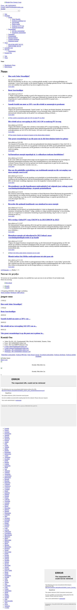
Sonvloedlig (15, 22)
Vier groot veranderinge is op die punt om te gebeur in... (22, 333)
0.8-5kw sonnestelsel (18, 31)
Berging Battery (13, 37)
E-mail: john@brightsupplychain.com (12, 7)
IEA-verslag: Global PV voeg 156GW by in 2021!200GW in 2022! (33, 220)
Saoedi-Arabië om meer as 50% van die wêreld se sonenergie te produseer (36, 104)
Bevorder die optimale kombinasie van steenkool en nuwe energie (33, 204)
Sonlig (10, 17)
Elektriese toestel (13, 41)
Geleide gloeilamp (13, 39)
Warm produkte (5, 292)
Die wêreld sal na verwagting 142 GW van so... (19, 326)
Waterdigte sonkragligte (8, 355)
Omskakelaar (12, 36)
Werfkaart (13, 292)
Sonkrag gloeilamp (59, 355)
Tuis (6, 14)
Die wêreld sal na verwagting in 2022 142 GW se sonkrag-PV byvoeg (34, 121)
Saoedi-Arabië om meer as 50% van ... (15, 319)
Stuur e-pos (4, 360)
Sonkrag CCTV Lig (18, 26)
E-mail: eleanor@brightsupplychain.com (16, 348)
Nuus (6, 43)
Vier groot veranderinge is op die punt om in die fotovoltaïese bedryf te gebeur (38, 139)
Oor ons (7, 49)
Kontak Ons (8, 53)
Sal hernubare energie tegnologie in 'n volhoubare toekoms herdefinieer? (36, 154)
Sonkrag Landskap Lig (19, 21)
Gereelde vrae (9, 48)
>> (11, 270)
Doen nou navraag (6, 279)
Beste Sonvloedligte (15, 90)
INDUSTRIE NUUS (14, 46)
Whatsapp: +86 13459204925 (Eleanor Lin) (18, 351)
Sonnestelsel (12, 29)
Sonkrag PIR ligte (21, 355)
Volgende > (6, 270)
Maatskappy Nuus (10, 65)
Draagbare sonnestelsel (19, 32)
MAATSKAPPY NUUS (15, 44)
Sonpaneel (11, 34)
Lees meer (11, 86)
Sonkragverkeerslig (17, 27)
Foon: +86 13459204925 (8, 5)
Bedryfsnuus (8, 67)
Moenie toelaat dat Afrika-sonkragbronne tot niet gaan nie (30, 256)
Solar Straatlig (16, 19)
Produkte (7, 16)
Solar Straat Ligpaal (33, 355)
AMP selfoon (20, 292)
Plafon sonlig (16, 24)
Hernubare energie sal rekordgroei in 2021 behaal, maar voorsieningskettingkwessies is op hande (30, 236)
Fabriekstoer (12, 51)
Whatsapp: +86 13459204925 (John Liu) (17, 350)
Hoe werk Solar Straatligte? (19, 76)
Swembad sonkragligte (46, 355)
